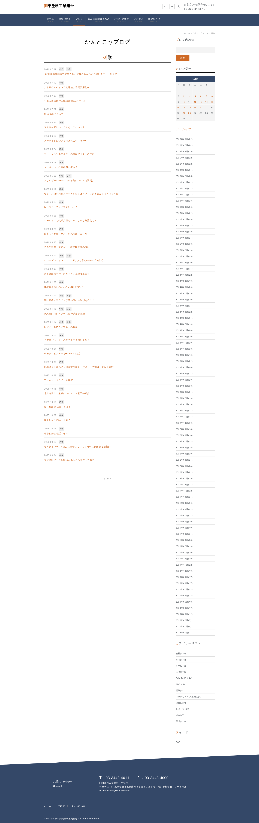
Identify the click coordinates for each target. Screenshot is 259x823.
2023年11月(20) (184, 342)
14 (206, 101)
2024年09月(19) (184, 280)
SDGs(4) (180, 684)
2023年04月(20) (184, 385)
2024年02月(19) (184, 324)
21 (206, 107)
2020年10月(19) (184, 570)
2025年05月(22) (184, 231)
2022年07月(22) (184, 441)
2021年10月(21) (184, 496)
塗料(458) (181, 653)
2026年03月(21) (184, 169)
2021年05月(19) (184, 527)
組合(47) (180, 715)
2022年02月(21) (184, 472)
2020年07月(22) (184, 589)
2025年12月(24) (184, 188)
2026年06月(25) (184, 151)
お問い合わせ (121, 20)
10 (184, 101)
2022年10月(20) (184, 422)
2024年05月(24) (184, 305)
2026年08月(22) (184, 138)
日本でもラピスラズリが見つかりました (65, 233)
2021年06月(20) (184, 521)
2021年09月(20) (184, 502)
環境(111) (181, 721)
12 (195, 101)
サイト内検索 (78, 806)
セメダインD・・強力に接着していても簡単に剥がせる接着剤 (77, 446)
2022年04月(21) (184, 459)
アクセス (138, 20)
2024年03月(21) (184, 317)
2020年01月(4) (183, 626)
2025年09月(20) (184, 206)
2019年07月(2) (183, 632)
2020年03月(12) (184, 613)
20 (200, 107)
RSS (178, 742)
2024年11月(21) (184, 268)
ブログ (79, 20)
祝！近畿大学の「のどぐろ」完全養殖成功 (67, 273)
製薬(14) (180, 690)
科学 (69, 69)
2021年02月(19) (184, 546)
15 (212, 101)
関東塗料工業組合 (59, 5)
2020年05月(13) (184, 601)
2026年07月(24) (184, 145)
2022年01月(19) (184, 478)
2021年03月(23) (184, 539)
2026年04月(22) (184, 163)
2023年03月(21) (184, 391)
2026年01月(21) (184, 182)
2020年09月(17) (184, 576)
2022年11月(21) (184, 416)
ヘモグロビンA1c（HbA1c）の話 (62, 353)
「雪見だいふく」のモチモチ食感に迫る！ (67, 340)
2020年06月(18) (184, 595)
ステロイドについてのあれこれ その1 (65, 140)
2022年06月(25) (184, 447)
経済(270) (181, 671)
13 (200, 101)
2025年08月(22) (184, 213)
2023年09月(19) (184, 354)
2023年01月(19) (184, 404)
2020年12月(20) (184, 558)
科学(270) (181, 665)
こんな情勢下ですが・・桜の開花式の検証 (67, 246)
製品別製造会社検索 (98, 20)
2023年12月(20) (184, 336)
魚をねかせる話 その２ (57, 419)
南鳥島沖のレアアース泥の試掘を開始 (64, 313)
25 (189, 112)
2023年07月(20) (184, 367)
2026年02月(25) (184, 176)
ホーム (50, 20)
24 (184, 112)
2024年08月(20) (184, 286)
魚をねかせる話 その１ (57, 433)
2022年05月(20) (184, 453)
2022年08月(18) (184, 435)
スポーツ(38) (182, 708)
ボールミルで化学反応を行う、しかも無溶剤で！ (70, 220)
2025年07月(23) (184, 219)
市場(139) (181, 659)
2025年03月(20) (184, 243)
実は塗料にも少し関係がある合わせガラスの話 (69, 459)
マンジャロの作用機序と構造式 (61, 167)
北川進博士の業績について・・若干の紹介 (67, 393)
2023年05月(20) (184, 379)
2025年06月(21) (184, 225)
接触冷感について (53, 113)
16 (178, 107)
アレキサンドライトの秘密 (58, 380)
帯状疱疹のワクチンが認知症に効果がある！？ (69, 300)
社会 (61, 69)
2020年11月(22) (184, 564)
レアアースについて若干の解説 (61, 326)
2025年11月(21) (184, 194)
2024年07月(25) (184, 293)
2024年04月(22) (184, 311)
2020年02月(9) (183, 620)
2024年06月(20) (184, 299)
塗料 (69, 175)
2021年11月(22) (184, 490)
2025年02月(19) (184, 250)
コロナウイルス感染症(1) (188, 696)
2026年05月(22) (184, 157)
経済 (69, 308)
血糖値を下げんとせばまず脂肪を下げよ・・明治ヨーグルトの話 (79, 366)
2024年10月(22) (184, 274)
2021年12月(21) (184, 484)
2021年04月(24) (184, 533)
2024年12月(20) (184, 262)
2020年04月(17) (184, 607)
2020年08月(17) (184, 583)
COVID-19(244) (184, 678)
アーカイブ (183, 129)
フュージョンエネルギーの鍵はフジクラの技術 (69, 153)
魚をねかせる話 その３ (57, 406)
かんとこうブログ (200, 33)
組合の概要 (65, 20)
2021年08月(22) (184, 509)
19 (195, 107)
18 (189, 107)
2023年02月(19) (184, 398)
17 (184, 107)
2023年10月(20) (184, 348)
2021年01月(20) (184, 552)
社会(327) (181, 702)
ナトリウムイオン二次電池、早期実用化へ (67, 87)
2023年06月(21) (184, 373)
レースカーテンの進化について (61, 207)
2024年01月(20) (184, 330)
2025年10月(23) (184, 200)
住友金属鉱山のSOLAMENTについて (64, 286)
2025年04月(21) (184, 237)
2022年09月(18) (184, 428)
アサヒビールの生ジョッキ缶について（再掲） (69, 180)
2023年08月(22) (184, 361)
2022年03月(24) (184, 466)
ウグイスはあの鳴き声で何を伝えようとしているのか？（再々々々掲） (82, 193)
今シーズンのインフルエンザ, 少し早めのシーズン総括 (73, 260)
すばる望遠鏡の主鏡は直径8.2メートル (65, 100)
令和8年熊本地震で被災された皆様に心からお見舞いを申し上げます (80, 73)
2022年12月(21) (184, 410)
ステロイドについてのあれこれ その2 (64, 127)
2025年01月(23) (184, 256)
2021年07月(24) (184, 515)
